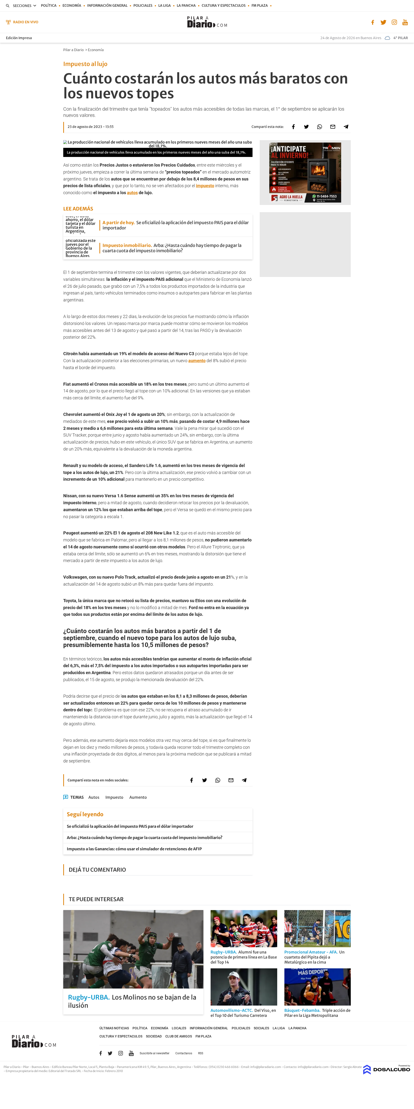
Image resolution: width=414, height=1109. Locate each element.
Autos (93, 797)
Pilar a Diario (73, 50)
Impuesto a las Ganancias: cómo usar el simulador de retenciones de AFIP (134, 848)
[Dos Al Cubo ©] (386, 1073)
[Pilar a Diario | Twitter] (383, 21)
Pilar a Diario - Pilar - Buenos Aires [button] (27, 1067)
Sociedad (154, 1036)
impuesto (205, 185)
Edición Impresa (19, 38)
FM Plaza (260, 5)
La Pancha (186, 5)
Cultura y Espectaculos (224, 5)
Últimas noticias (114, 1028)
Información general (107, 5)
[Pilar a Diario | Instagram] (394, 21)
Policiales (142, 5)
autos (132, 192)
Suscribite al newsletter (154, 1053)
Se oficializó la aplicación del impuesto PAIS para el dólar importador (130, 826)
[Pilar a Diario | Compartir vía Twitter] (306, 127)
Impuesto (114, 797)
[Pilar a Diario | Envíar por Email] (333, 127)
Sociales (261, 1028)
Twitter (110, 1053)
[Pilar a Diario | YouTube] (405, 21)
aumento (197, 360)
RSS (200, 1053)
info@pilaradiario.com (313, 1067)
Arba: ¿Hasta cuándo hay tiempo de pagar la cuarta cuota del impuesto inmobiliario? (145, 837)
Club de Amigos (178, 1036)
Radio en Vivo (25, 22)
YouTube (131, 1053)
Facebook (100, 1053)
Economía (72, 5)
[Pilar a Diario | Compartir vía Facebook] (293, 127)
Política (49, 5)
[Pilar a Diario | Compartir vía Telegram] (346, 127)
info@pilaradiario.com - (267, 1067)
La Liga (164, 5)
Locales (179, 1028)
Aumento (138, 797)
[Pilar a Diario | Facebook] (373, 21)
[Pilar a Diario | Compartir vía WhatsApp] (319, 127)
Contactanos (183, 1053)
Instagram (120, 1053)
